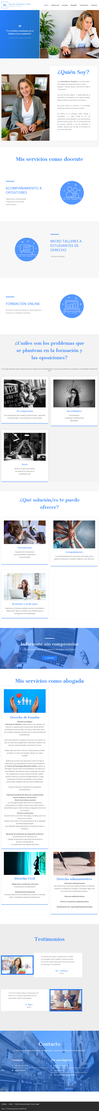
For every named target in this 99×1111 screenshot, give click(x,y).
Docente (65, 5)
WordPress (23, 1109)
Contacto (94, 5)
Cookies (4, 1104)
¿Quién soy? (55, 5)
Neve (3, 1109)
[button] (49, 658)
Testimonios (83, 5)
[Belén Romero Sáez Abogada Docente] (15, 5)
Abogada (74, 5)
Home (46, 5)
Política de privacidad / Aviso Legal (27, 1104)
